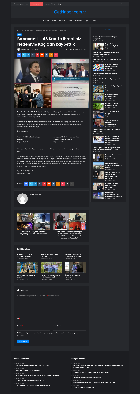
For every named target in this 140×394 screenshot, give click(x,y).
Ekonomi (62, 21)
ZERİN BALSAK (25, 49)
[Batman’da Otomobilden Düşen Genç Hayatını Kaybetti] (98, 195)
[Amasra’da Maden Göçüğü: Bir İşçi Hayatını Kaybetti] (98, 165)
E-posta (20, 326)
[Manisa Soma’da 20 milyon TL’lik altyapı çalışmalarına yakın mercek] (98, 139)
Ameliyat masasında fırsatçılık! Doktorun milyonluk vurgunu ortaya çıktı (112, 175)
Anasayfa (46, 21)
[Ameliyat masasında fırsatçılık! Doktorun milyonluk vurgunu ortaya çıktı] (98, 175)
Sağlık (70, 21)
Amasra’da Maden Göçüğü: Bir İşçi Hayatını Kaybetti (113, 165)
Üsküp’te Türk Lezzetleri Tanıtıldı (73, 276)
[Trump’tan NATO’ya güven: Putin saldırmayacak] (98, 123)
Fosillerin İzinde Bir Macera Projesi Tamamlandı (50, 276)
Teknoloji (78, 21)
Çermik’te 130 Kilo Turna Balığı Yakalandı (113, 113)
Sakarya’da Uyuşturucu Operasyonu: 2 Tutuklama (74, 255)
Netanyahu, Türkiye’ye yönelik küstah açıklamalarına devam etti (62, 4)
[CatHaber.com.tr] (70, 12)
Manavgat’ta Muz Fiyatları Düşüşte (111, 104)
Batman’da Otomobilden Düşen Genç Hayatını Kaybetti (113, 195)
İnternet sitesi (57, 326)
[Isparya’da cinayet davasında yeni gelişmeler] (98, 186)
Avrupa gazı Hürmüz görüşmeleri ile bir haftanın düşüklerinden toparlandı (106, 149)
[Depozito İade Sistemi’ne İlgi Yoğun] (98, 46)
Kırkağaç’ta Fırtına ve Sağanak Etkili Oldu (24, 255)
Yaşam (87, 21)
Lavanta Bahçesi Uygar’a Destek (26, 276)
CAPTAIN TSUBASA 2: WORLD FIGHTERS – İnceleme (112, 67)
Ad (18, 318)
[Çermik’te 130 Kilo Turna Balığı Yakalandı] (98, 114)
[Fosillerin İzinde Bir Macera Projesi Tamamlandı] (51, 267)
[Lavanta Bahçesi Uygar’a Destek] (27, 267)
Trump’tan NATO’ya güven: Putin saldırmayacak (112, 122)
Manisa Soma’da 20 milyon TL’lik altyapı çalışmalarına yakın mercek (112, 140)
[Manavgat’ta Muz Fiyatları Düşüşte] (98, 106)
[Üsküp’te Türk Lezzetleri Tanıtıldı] (75, 267)
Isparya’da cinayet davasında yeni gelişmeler (112, 185)
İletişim (94, 21)
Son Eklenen (108, 30)
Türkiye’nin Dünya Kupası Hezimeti (49, 255)
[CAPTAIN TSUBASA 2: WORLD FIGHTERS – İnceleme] (98, 67)
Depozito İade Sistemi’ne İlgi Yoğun (112, 45)
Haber (54, 21)
